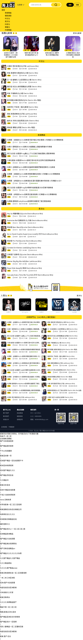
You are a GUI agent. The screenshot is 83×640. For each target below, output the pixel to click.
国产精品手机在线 (6, 475)
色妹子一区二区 (6, 436)
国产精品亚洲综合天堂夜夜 (10, 617)
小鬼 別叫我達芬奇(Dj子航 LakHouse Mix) (61, 383)
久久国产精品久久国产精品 (10, 558)
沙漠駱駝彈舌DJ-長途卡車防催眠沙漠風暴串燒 (73, 55)
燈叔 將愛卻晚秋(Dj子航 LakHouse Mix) (22, 114)
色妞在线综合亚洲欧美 (8, 587)
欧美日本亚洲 (5, 485)
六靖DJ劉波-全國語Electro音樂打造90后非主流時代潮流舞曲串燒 (31, 160)
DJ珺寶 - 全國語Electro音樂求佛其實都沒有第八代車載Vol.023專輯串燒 (33, 174)
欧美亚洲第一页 (6, 456)
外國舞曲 (8, 30)
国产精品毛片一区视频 (8, 622)
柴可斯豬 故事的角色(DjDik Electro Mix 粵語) (24, 100)
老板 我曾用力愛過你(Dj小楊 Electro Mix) (22, 73)
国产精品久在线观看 (7, 539)
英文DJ (7, 21)
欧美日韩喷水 (5, 597)
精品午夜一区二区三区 (8, 607)
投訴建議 (20, 413)
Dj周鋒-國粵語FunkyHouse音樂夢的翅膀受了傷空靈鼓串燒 (29, 201)
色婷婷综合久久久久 (7, 514)
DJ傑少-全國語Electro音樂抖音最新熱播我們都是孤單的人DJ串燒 (31, 167)
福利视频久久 (5, 524)
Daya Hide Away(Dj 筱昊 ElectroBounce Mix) (24, 268)
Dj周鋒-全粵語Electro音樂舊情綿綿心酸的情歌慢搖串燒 (24, 390)
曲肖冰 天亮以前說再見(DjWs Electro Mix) (23, 121)
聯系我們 (6, 416)
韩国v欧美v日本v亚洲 (8, 612)
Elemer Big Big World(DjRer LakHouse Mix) (24, 261)
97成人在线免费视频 (7, 495)
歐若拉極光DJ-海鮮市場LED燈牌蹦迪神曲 (52, 54)
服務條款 (20, 416)
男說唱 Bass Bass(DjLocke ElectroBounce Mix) (25, 227)
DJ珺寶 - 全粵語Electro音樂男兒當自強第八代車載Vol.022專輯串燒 (32, 194)
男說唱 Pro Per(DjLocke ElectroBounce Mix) (24, 241)
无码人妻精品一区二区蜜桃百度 (11, 626)
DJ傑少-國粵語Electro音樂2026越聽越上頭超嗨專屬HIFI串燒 (29, 147)
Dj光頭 (74, 312)
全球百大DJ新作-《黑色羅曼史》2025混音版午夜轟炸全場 (11, 55)
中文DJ (7, 18)
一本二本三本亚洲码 (7, 578)
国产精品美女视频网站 (8, 543)
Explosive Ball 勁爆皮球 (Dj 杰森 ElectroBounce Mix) (27, 220)
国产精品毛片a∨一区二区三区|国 (12, 529)
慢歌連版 (8, 16)
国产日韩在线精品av (7, 548)
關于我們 (6, 413)
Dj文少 (58, 312)
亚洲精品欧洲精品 (6, 534)
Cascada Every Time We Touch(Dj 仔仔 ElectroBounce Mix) (30, 275)
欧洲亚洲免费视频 (6, 465)
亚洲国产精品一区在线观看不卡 (11, 460)
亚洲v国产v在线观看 (7, 583)
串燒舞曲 (8, 13)
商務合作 (6, 419)
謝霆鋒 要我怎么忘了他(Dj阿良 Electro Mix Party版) (64, 390)
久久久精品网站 (6, 563)
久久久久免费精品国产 (8, 602)
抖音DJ (7, 24)
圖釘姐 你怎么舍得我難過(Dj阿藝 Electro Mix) (24, 86)
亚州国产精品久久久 (7, 470)
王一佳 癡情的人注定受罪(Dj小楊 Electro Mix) (24, 80)
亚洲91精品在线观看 (7, 490)
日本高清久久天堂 (6, 592)
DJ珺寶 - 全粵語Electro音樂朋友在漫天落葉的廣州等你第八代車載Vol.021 (34, 181)
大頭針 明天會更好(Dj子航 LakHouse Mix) (23, 66)
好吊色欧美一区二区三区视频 (11, 504)
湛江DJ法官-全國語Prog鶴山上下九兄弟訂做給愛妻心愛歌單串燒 (31, 153)
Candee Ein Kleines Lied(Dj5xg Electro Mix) (24, 248)
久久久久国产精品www (8, 568)
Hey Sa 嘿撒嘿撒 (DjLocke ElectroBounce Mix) (25, 213)
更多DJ (79, 295)
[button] (13, 33)
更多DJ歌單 (77, 33)
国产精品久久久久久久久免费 (11, 553)
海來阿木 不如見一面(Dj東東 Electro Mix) (22, 107)
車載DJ (7, 27)
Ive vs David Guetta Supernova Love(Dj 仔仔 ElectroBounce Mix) (32, 234)
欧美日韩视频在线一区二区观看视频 (13, 573)
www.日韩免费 (5, 500)
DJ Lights (25, 312)
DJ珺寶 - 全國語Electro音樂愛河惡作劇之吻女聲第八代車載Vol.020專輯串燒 (35, 140)
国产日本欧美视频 (6, 441)
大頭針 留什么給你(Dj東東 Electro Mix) (60, 397)
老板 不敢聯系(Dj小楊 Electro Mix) (20, 93)
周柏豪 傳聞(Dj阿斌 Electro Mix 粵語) (21, 127)
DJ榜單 (20, 5)
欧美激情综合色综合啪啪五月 (11, 509)
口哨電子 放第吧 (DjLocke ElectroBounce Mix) (24, 254)
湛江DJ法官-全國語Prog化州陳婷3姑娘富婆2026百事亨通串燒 (30, 187)
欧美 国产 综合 (5, 636)
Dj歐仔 (41, 312)
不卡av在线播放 (6, 451)
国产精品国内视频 (6, 446)
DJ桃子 (8, 312)
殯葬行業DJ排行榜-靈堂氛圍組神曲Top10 (31, 54)
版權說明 (20, 419)
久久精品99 (4, 480)
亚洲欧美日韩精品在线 (8, 519)
